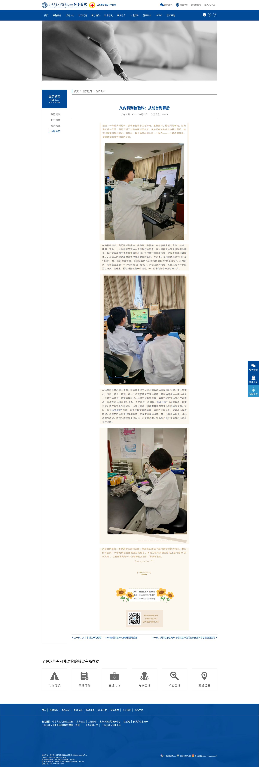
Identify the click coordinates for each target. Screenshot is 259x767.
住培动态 (55, 131)
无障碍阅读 (196, 4)
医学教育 (55, 99)
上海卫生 (80, 721)
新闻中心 (66, 710)
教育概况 (55, 114)
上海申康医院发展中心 (110, 721)
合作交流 (139, 710)
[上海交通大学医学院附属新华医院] (79, 5)
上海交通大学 (91, 725)
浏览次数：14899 (159, 114)
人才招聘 (134, 15)
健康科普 (147, 15)
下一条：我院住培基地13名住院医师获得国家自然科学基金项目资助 (183, 637)
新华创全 (253, 381)
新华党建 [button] (83, 15)
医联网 (127, 721)
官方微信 (168, 4)
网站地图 (184, 4)
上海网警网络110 (170, 756)
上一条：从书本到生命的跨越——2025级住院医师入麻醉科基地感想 (105, 637)
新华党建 (78, 710)
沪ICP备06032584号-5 (79, 755)
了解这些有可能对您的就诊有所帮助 (70, 661)
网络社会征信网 (185, 756)
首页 (46, 15)
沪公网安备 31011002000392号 (206, 756)
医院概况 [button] (57, 15)
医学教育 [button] (121, 15)
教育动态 (55, 125)
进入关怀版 (209, 4)
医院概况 (54, 710)
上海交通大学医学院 (111, 725)
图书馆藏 (55, 120)
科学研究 (102, 710)
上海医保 (92, 721)
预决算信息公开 (140, 721)
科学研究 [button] (108, 15)
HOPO (159, 15)
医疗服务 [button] (95, 15)
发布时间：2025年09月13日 (134, 114)
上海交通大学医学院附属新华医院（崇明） (62, 725)
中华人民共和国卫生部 (62, 721)
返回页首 (253, 393)
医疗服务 (90, 710)
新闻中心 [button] (70, 15)
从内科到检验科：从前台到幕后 (144, 107)
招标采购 (171, 15)
